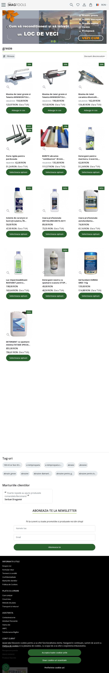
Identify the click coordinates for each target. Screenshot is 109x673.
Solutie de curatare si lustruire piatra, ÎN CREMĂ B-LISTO (17, 219)
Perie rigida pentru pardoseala (15, 157)
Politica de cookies (10, 646)
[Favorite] (77, 4)
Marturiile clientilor (9, 580)
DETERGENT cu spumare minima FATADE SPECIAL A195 (18, 343)
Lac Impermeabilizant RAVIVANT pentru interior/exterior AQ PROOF (16, 282)
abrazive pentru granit (66, 473)
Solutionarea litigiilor (10, 632)
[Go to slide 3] (57, 41)
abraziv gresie (10, 473)
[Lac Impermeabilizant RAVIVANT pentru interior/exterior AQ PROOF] (18, 262)
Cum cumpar (7, 595)
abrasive (83, 465)
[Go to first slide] (102, 27)
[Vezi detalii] (8, 87)
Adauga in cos (18, 110)
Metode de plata (9, 603)
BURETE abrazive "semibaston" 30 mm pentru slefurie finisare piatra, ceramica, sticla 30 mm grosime (53, 158)
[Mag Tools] (16, 5)
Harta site (6, 625)
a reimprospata (33, 465)
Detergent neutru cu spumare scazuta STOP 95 (53, 282)
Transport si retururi (10, 606)
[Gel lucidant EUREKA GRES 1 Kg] (90, 262)
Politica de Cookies (10, 584)
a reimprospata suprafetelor (57, 465)
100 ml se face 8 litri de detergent (18, 465)
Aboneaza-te (54, 547)
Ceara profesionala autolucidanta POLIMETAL (87, 219)
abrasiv (71, 465)
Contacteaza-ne (8, 617)
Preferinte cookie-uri (54, 667)
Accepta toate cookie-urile (54, 652)
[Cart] (90, 4)
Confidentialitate (9, 577)
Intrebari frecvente (10, 621)
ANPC (4, 628)
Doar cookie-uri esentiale (55, 660)
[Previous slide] (7, 27)
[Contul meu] (84, 4)
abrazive (24, 473)
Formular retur (8, 569)
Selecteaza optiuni (18, 172)
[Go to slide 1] (52, 41)
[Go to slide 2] (55, 41)
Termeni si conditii (9, 573)
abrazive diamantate (43, 473)
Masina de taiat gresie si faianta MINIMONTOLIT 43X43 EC (54, 96)
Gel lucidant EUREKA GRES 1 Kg (88, 281)
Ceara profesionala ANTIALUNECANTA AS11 (54, 219)
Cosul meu (6, 599)
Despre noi (6, 566)
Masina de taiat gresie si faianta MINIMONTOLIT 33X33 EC (18, 96)
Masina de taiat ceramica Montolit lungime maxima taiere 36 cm (89, 96)
